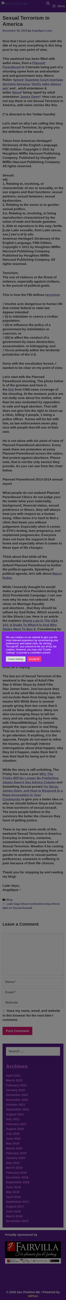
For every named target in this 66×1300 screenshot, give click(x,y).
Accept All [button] (34, 659)
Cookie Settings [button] (16, 659)
